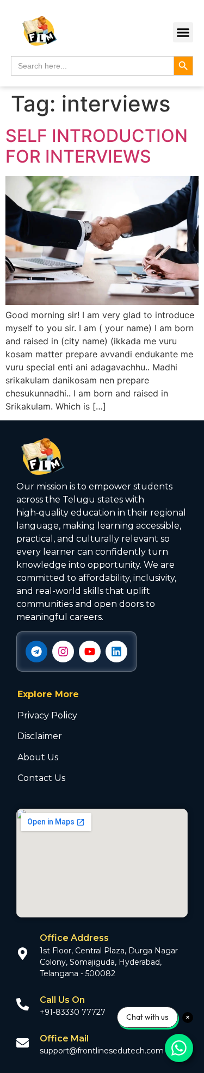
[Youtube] (90, 651)
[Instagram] (63, 651)
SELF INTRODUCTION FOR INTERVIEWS (96, 146)
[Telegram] (36, 651)
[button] (183, 32)
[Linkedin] (116, 651)
